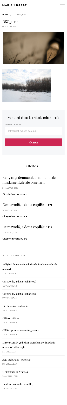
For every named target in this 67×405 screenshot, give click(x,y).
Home (5, 15)
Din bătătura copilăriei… (15, 306)
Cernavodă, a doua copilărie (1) (27, 226)
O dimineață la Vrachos (15, 371)
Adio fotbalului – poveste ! (16, 359)
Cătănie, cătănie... (11, 318)
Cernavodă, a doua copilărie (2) (27, 204)
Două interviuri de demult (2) (18, 384)
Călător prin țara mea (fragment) (20, 330)
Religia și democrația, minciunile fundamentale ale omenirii (29, 180)
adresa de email (13, 125)
